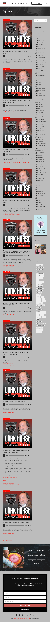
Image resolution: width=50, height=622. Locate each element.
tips (42, 327)
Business (39, 46)
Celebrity (39, 55)
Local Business (40, 114)
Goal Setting (40, 99)
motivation (39, 298)
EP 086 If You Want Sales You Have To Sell (17, 522)
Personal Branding (41, 145)
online (44, 301)
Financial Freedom (41, 95)
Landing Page (40, 110)
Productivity (39, 164)
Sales (38, 170)
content (38, 271)
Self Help (39, 174)
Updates (40, 42)
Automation (39, 35)
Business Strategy (41, 52)
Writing (38, 209)
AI (37, 33)
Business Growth (41, 48)
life (40, 292)
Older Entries (8, 540)
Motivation (39, 126)
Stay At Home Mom (41, 187)
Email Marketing (40, 84)
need (44, 298)
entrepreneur (39, 284)
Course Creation (40, 62)
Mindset (39, 124)
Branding (39, 44)
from (37, 290)
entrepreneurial (40, 286)
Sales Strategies (40, 172)
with (37, 331)
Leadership (39, 112)
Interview (39, 108)
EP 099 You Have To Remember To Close (16, 401)
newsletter (39, 301)
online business (40, 303)
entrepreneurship (40, 288)
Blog (38, 37)
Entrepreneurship (41, 90)
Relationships (40, 168)
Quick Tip (40, 40)
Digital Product (40, 80)
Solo (38, 185)
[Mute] (29, 56)
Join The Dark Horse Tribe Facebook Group (12, 214)
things (38, 327)
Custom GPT (40, 66)
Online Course (40, 134)
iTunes (37, 230)
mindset (38, 296)
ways (37, 329)
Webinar (39, 202)
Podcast (7, 20)
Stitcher (42, 230)
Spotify (36, 563)
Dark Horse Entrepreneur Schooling (22, 618)
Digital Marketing (41, 75)
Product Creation (41, 161)
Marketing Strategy (41, 121)
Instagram (39, 106)
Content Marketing (41, 57)
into (37, 292)
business (41, 265)
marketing (39, 294)
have (41, 290)
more (43, 296)
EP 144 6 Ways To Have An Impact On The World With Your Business (15, 353)
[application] (17, 56)
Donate (37, 3)
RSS (44, 232)
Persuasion (39, 155)
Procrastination (40, 159)
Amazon (32, 560)
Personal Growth (40, 152)
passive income (40, 309)
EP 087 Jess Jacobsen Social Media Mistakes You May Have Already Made (16, 451)
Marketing (39, 119)
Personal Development (38, 312)
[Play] (4, 56)
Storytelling (39, 321)
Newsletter (39, 128)
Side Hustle (39, 178)
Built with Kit (25, 609)
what (41, 329)
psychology (39, 166)
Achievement (40, 31)
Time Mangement (41, 197)
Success (39, 191)
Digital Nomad (40, 79)
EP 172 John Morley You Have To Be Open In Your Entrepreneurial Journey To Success (16, 252)
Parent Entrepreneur (41, 305)
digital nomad (39, 277)
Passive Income (40, 143)
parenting (38, 307)
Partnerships (40, 141)
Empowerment (40, 88)
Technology (39, 195)
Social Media (40, 184)
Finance (39, 93)
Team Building (40, 193)
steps (38, 319)
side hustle (39, 317)
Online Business (40, 130)
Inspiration (39, 104)
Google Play (39, 232)
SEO (38, 176)
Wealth (38, 200)
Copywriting (39, 60)
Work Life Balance (41, 206)
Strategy (38, 323)
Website (39, 204)
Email (38, 82)
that (43, 325)
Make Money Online (41, 116)
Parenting (39, 139)
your (41, 331)
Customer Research (41, 72)
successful (39, 325)
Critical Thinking (40, 64)
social (44, 317)
